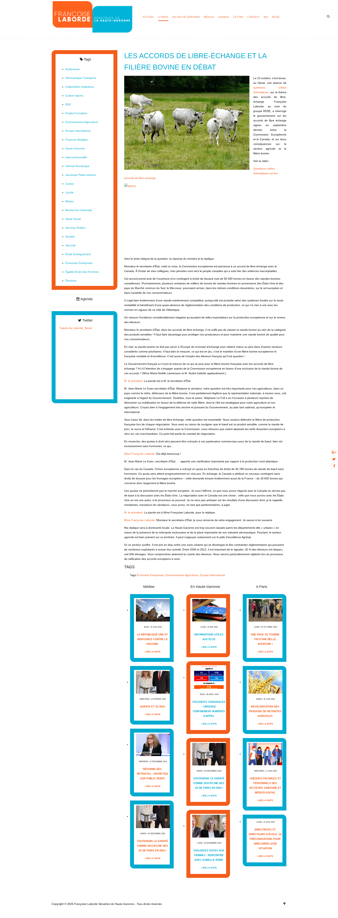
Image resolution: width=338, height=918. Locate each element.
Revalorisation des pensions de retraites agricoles (265, 711)
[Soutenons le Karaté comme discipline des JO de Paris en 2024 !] (153, 816)
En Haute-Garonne (186, 17)
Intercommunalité (76, 157)
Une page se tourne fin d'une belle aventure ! (265, 639)
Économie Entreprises (150, 575)
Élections (70, 280)
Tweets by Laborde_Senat (75, 328)
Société (70, 236)
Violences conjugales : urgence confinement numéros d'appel (208, 708)
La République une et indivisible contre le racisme (152, 639)
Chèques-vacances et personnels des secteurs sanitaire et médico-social (265, 785)
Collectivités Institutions (79, 86)
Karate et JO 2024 (152, 706)
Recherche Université (78, 210)
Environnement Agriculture (181, 575)
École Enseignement (78, 254)
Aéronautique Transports (80, 78)
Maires (69, 201)
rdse (276, 17)
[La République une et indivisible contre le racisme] (153, 610)
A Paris (163, 17)
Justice (69, 183)
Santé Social (73, 218)
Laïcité (69, 192)
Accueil (148, 17)
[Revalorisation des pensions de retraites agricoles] (265, 682)
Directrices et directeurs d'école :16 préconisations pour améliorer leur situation (265, 839)
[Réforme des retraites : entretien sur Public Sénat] (153, 744)
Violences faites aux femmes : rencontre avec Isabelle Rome (208, 855)
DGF (68, 104)
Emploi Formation (76, 113)
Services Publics (75, 227)
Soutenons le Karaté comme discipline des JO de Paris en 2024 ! (152, 846)
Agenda (223, 17)
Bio (266, 17)
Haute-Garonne (75, 148)
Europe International (212, 575)
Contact (253, 17)
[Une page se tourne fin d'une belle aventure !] (265, 610)
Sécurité (70, 245)
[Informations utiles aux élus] (209, 610)
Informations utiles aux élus (209, 637)
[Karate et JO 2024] (153, 682)
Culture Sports (74, 95)
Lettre (238, 17)
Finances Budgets (76, 139)
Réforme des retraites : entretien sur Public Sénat (152, 774)
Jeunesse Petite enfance (80, 174)
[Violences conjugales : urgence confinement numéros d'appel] (209, 677)
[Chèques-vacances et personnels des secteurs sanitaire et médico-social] (265, 754)
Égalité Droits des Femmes (82, 271)
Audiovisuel (72, 69)
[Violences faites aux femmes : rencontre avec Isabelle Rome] (209, 825)
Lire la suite (152, 652)
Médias (209, 17)
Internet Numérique (77, 166)
